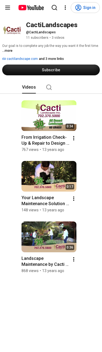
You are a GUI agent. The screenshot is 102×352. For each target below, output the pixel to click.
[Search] (54, 7)
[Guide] (7, 7)
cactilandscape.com (22, 59)
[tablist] (51, 87)
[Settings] (65, 7)
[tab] (29, 87)
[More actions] (73, 138)
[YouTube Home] (31, 7)
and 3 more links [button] (51, 59)
